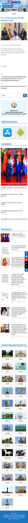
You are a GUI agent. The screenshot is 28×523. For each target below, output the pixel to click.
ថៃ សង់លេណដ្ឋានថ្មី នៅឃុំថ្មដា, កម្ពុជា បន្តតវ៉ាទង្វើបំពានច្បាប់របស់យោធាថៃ (18, 247)
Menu (15, 14)
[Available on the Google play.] (20, 133)
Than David (17, 45)
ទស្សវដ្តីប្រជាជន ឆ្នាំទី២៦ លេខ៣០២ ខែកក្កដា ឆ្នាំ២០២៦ (14, 188)
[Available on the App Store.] (7, 133)
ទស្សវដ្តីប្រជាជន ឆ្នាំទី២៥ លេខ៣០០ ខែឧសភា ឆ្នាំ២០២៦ (11, 203)
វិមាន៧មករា (7, 4)
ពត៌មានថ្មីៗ (5, 66)
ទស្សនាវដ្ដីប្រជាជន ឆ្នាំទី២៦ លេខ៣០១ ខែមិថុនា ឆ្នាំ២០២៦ (12, 195)
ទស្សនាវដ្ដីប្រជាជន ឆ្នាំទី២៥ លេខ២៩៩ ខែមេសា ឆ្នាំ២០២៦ (12, 211)
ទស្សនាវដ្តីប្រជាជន (6, 144)
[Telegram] (26, 256)
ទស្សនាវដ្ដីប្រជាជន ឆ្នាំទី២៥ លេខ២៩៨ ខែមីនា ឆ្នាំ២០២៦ (14, 219)
